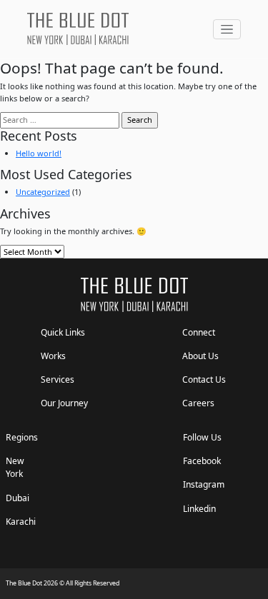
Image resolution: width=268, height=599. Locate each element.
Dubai (17, 498)
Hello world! (38, 153)
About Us (200, 356)
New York (15, 467)
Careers (198, 403)
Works (53, 356)
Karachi (21, 521)
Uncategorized (43, 191)
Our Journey (64, 403)
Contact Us (204, 379)
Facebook (202, 461)
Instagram (203, 484)
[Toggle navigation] (227, 29)
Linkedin (199, 509)
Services (57, 379)
